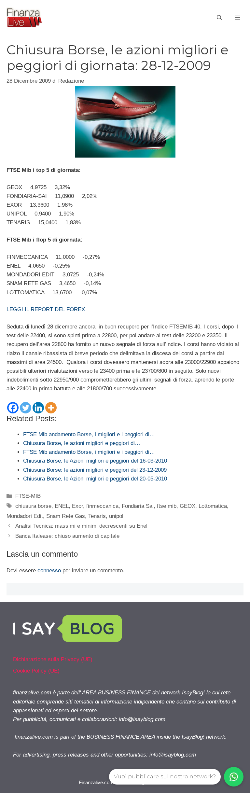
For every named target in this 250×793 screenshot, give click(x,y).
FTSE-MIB (28, 496)
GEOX (187, 506)
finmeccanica (102, 506)
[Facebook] (13, 407)
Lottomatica (213, 506)
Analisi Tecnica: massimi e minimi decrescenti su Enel (81, 526)
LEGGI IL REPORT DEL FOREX (46, 309)
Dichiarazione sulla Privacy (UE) (52, 659)
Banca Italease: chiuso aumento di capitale (67, 536)
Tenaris (97, 516)
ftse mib (166, 506)
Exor (77, 506)
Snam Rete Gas (65, 516)
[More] (51, 407)
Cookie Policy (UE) (36, 671)
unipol (116, 516)
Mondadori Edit (25, 516)
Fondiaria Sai (138, 506)
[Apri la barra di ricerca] (219, 18)
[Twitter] (25, 407)
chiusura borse (33, 506)
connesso (49, 570)
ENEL (62, 506)
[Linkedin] (38, 407)
